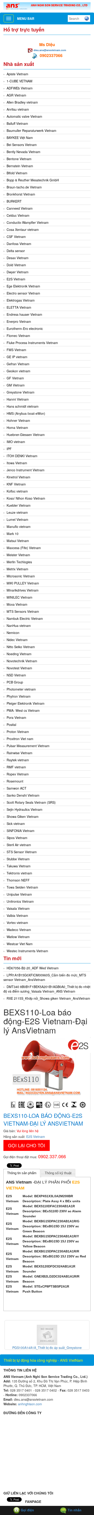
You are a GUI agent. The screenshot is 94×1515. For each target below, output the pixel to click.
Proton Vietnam (18, 731)
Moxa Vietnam (17, 604)
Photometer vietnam (21, 689)
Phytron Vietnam (19, 696)
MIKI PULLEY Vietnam (23, 583)
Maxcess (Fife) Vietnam (24, 547)
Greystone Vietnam (20, 392)
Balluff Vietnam (17, 123)
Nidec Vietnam (17, 639)
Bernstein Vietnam (20, 166)
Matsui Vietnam (18, 540)
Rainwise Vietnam (19, 753)
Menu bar (25, 18)
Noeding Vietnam (19, 654)
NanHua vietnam (19, 625)
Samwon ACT (16, 788)
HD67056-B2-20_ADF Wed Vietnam (33, 968)
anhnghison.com (30, 1404)
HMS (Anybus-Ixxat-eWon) (26, 413)
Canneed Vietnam (20, 208)
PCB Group (15, 682)
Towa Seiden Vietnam (22, 887)
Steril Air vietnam (19, 844)
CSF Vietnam (16, 236)
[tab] (21, 1173)
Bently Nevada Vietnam (23, 151)
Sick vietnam (16, 823)
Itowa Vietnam (17, 463)
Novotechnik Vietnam (22, 661)
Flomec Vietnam (18, 335)
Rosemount (15, 781)
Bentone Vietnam (19, 158)
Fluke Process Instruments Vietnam (32, 342)
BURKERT (14, 201)
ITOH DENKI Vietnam (22, 456)
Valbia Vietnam (17, 915)
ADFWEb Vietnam (20, 88)
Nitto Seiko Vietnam (21, 646)
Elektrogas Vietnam (21, 300)
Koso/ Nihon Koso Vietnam (26, 498)
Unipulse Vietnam (19, 894)
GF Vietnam (15, 378)
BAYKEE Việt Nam (20, 137)
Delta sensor (16, 250)
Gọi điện (27, 1510)
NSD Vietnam (16, 675)
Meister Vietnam (18, 555)
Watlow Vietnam (18, 936)
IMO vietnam (16, 441)
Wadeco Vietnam (19, 929)
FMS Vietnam (16, 349)
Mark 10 (12, 533)
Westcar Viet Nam (20, 943)
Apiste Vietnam (17, 74)
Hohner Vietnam (18, 420)
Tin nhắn (74, 1510)
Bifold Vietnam (17, 173)
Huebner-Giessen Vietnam (26, 434)
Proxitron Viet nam (20, 738)
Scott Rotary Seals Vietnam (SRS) (31, 802)
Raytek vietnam (18, 760)
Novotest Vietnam (19, 668)
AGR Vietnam (16, 95)
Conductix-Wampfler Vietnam (28, 222)
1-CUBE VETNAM (19, 81)
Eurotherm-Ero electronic (25, 328)
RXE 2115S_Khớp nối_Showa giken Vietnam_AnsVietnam (48, 998)
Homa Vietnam (17, 427)
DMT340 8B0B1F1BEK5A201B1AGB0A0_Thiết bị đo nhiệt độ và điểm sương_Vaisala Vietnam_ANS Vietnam (46, 988)
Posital (11, 724)
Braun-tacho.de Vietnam (24, 187)
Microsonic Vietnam (21, 576)
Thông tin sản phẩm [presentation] (22, 1173)
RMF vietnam (16, 767)
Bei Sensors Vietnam (22, 144)
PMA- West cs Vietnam (23, 710)
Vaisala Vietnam (18, 908)
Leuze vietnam (17, 512)
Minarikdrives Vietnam (23, 590)
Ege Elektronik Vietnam (23, 286)
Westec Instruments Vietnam (27, 951)
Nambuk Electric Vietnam (25, 618)
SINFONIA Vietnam (20, 830)
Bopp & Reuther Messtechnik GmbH (33, 180)
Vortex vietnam (17, 922)
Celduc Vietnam (18, 215)
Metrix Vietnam (17, 569)
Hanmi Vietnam (18, 399)
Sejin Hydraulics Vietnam (24, 809)
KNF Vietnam (16, 484)
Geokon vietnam (18, 371)
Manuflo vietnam (19, 526)
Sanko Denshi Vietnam (23, 795)
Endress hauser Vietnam (24, 314)
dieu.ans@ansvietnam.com (50, 50)
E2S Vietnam (16, 279)
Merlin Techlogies (19, 562)
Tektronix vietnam (19, 873)
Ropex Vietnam (18, 774)
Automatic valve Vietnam (24, 116)
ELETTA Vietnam (19, 307)
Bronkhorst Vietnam (21, 194)
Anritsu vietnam (18, 109)
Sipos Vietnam (17, 837)
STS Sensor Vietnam (22, 852)
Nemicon (13, 632)
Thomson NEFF (18, 880)
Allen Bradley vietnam (22, 102)
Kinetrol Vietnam (18, 477)
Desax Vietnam (18, 258)
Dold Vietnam (16, 265)
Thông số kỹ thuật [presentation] (58, 1173)
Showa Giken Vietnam (23, 816)
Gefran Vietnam (18, 364)
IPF (9, 448)
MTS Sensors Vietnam (23, 611)
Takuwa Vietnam (19, 866)
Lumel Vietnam (17, 519)
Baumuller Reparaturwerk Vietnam (31, 130)
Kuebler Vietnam (19, 505)
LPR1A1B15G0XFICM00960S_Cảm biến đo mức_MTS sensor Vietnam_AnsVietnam (44, 977)
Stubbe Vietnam (18, 859)
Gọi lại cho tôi (26, 1145)
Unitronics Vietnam (20, 901)
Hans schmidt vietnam (23, 406)
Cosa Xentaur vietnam (23, 229)
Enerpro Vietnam (19, 321)
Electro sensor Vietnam (23, 293)
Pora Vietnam (16, 717)
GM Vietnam (16, 385)
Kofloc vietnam (17, 491)
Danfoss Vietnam (19, 243)
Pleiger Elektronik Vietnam (25, 703)
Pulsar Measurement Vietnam (28, 745)
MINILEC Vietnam (19, 597)
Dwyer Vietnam (18, 272)
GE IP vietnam (17, 357)
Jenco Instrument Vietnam (25, 470)
